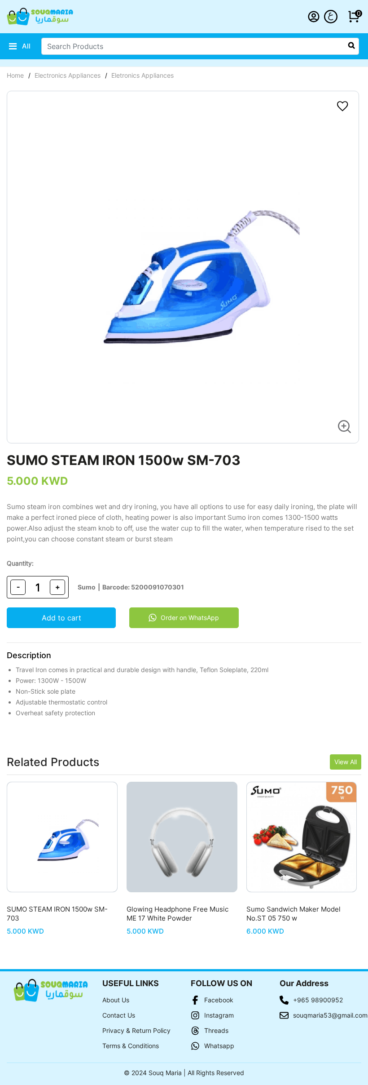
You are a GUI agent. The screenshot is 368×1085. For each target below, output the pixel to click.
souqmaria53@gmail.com (324, 1015)
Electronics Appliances (68, 75)
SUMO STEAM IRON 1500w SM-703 (57, 913)
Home (15, 75)
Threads (216, 1030)
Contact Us (118, 1015)
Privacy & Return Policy (136, 1030)
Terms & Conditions (130, 1046)
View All (345, 762)
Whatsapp (219, 1046)
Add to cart (61, 617)
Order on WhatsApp (190, 617)
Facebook (218, 1000)
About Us (115, 1000)
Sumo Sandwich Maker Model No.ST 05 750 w (293, 913)
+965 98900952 (318, 1000)
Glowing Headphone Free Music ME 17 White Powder (177, 913)
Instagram (219, 1015)
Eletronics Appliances (142, 75)
